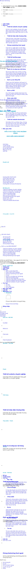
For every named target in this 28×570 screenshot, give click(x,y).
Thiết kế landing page (9, 193)
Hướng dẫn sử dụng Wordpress (12, 184)
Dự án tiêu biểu (7, 148)
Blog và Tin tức (7, 149)
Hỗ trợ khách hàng (8, 147)
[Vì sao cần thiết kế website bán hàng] (11, 91)
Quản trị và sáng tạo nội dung (11, 192)
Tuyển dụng (6, 145)
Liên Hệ (5, 151)
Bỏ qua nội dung (5, 0)
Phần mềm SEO (7, 199)
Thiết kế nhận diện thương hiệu (12, 191)
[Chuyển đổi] (0, 246)
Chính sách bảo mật (8, 178)
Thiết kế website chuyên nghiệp (12, 189)
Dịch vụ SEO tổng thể (9, 195)
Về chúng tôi (6, 237)
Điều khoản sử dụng (9, 179)
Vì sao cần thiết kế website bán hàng (9, 99)
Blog (4, 568)
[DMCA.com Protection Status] (11, 166)
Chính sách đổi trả (8, 182)
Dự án (4, 563)
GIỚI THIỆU (6, 24)
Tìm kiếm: (5, 10)
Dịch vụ (5, 25)
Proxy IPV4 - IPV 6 (8, 197)
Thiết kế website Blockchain (11, 200)
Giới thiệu (5, 144)
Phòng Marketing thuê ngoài (11, 196)
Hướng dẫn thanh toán (9, 177)
